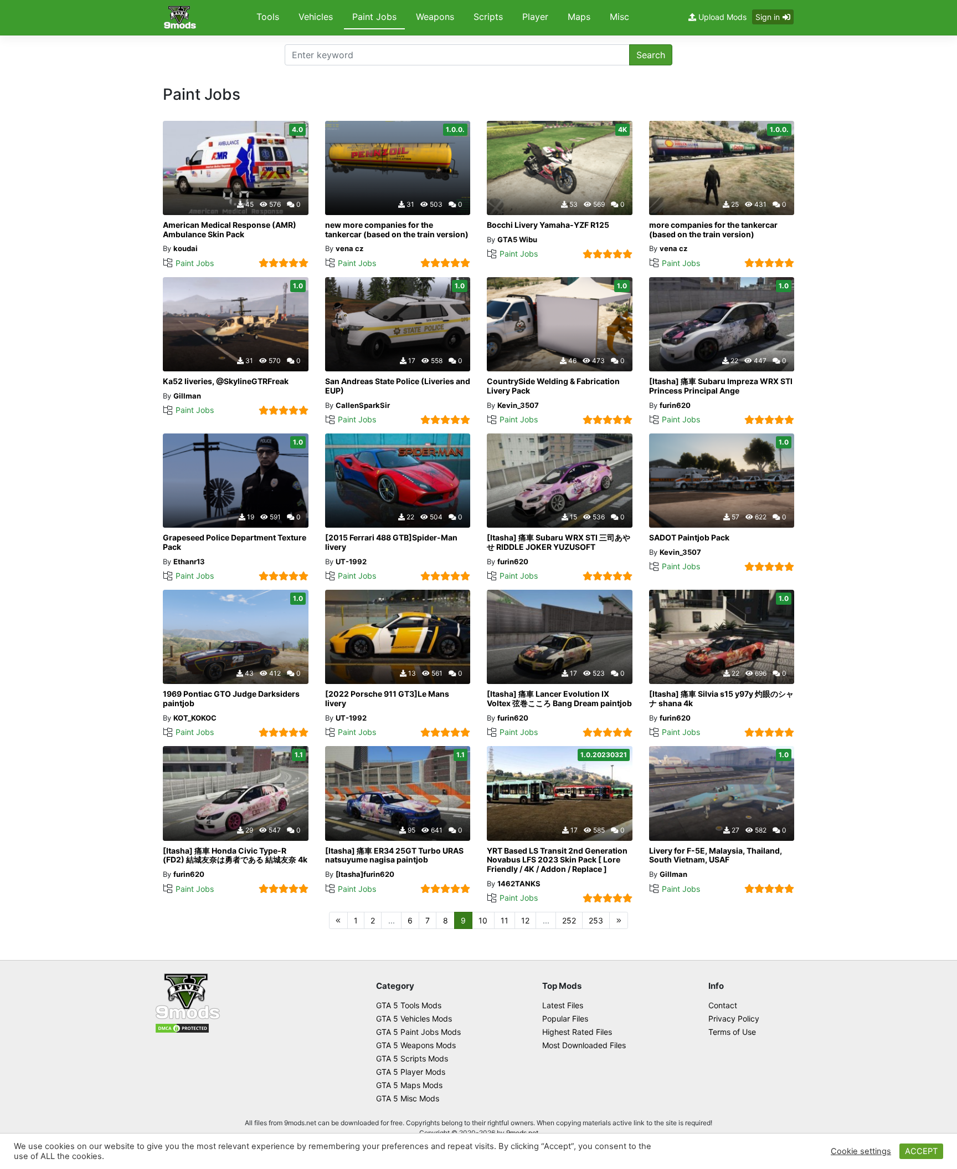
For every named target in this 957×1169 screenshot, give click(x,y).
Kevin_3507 (518, 405)
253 (596, 920)
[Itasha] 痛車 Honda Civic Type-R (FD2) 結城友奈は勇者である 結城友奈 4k (235, 855)
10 (482, 920)
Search (650, 54)
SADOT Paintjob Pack (689, 537)
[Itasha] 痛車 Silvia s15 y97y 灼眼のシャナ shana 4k (721, 698)
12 (525, 920)
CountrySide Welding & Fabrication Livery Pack (553, 385)
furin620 (675, 405)
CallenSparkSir (363, 405)
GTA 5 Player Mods (410, 1071)
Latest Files (562, 1005)
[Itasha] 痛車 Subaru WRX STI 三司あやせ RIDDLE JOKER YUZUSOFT (558, 542)
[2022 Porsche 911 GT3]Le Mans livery (387, 698)
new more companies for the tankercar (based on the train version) (397, 229)
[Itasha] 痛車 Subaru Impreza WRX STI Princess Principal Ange (721, 385)
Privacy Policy (733, 1018)
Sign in (767, 17)
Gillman (187, 395)
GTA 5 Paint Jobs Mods (418, 1032)
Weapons (435, 16)
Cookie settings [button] (861, 1151)
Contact (722, 1005)
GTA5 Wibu (517, 239)
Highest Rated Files (577, 1032)
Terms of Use (732, 1032)
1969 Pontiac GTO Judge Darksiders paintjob (231, 698)
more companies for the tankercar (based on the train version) (713, 229)
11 (504, 920)
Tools (267, 16)
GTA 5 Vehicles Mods (414, 1018)
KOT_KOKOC (195, 717)
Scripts (488, 16)
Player (535, 16)
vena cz (349, 248)
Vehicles (316, 16)
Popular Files (565, 1018)
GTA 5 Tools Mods (408, 1005)
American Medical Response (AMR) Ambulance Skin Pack (229, 229)
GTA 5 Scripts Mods (412, 1058)
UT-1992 (351, 561)
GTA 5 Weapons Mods (416, 1045)
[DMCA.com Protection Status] (182, 1027)
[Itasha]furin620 (365, 874)
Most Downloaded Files (584, 1045)
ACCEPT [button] (921, 1151)
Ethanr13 (189, 561)
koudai (185, 248)
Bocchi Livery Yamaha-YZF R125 (548, 224)
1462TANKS (519, 883)
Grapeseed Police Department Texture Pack (234, 542)
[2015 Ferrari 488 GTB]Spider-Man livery (391, 542)
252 (569, 920)
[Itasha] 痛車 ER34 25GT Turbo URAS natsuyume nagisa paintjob (394, 855)
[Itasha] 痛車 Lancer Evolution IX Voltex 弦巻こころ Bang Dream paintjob (559, 698)
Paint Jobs (374, 16)
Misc (619, 16)
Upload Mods (721, 17)
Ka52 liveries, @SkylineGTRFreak (226, 381)
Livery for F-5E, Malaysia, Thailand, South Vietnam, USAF (715, 855)
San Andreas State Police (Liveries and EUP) (397, 385)
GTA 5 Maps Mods (409, 1085)
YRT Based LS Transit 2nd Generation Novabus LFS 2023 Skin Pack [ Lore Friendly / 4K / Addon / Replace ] (557, 860)
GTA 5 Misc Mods (407, 1098)
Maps (579, 16)
